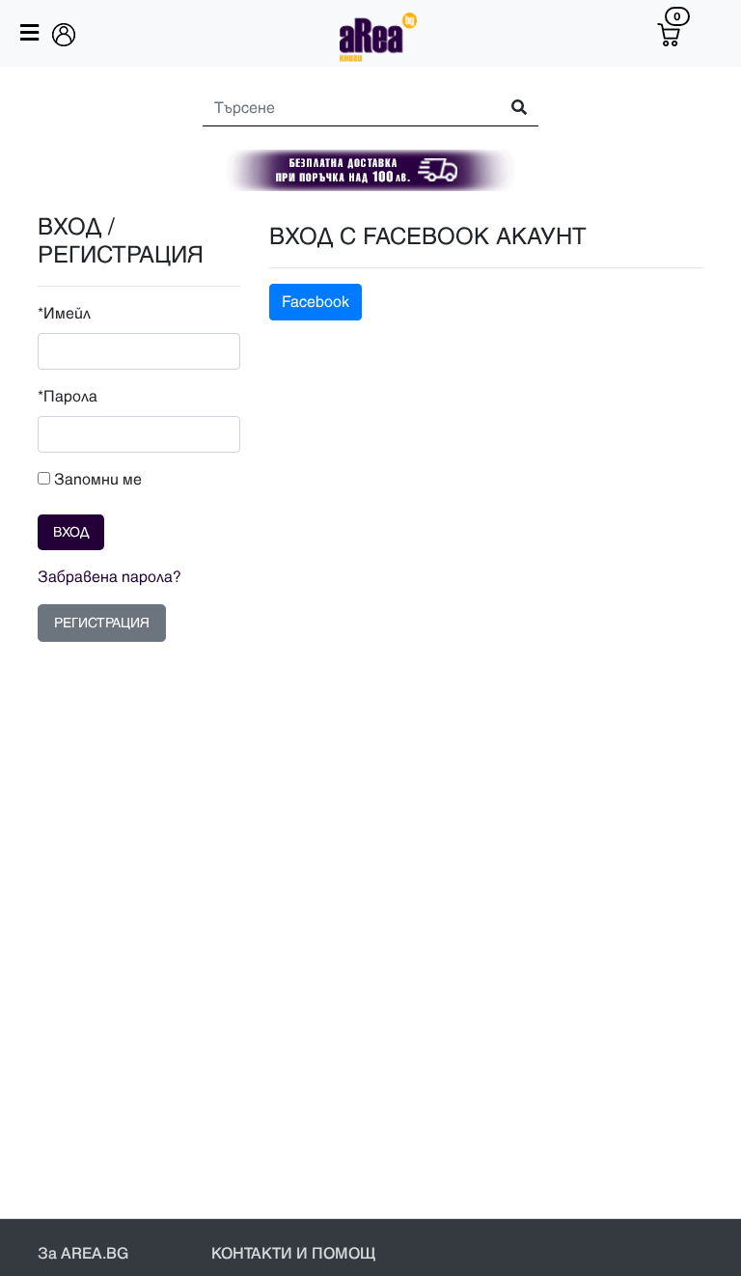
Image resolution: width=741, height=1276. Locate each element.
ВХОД (71, 532)
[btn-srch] (510, 108)
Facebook (315, 302)
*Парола (67, 396)
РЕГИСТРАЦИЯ (102, 623)
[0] (668, 34)
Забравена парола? (109, 577)
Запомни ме (96, 479)
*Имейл (64, 313)
